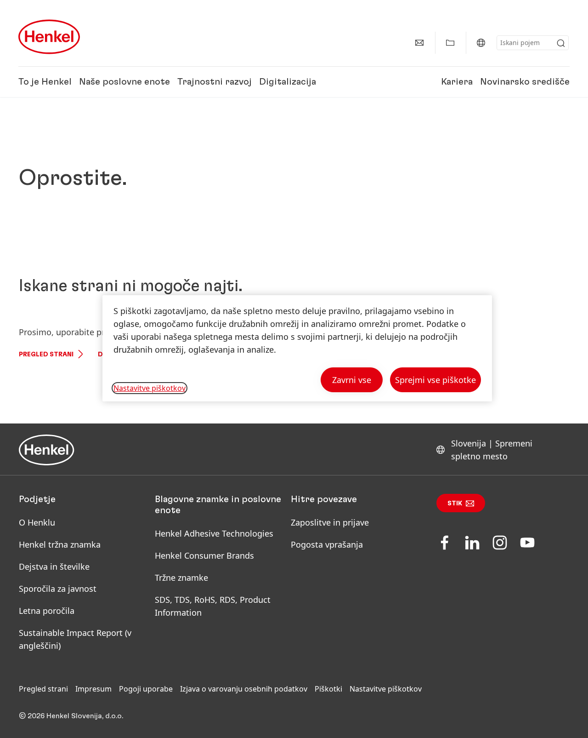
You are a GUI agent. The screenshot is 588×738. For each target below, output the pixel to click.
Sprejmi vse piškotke (435, 379)
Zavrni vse (351, 379)
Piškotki (328, 689)
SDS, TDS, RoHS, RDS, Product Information (213, 606)
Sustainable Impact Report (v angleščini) (75, 639)
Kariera (457, 82)
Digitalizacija (287, 82)
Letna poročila (46, 610)
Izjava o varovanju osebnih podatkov (243, 689)
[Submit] (561, 43)
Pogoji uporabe (146, 689)
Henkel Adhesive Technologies (214, 533)
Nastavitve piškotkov (386, 689)
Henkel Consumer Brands (204, 555)
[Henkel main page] (49, 36)
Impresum (93, 689)
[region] (297, 348)
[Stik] (419, 43)
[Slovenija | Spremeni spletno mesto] (481, 43)
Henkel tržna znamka (60, 544)
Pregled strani (46, 354)
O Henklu (37, 522)
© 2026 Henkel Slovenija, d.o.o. (71, 716)
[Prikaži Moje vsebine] (450, 43)
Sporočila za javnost (57, 588)
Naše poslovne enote (124, 82)
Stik (454, 503)
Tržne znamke (181, 577)
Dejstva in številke (54, 566)
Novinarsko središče (525, 82)
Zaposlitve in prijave (330, 522)
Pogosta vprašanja (327, 544)
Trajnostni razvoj (214, 82)
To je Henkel (45, 82)
